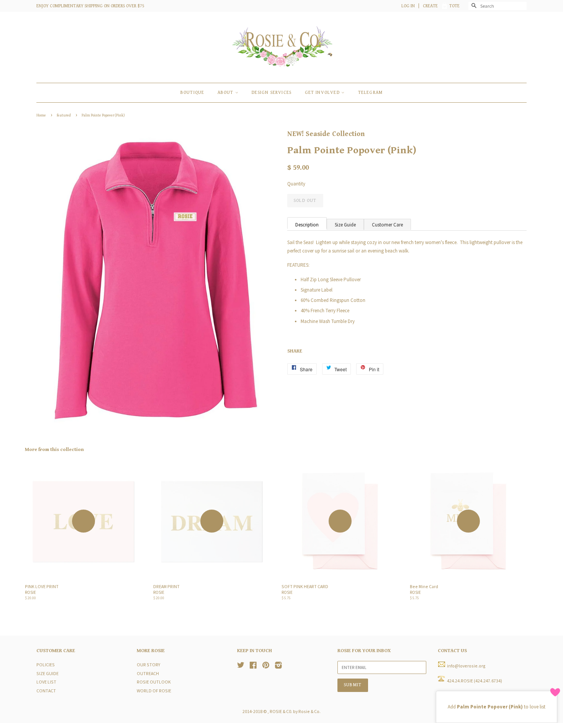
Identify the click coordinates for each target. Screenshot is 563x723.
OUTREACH (148, 673)
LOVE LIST (46, 682)
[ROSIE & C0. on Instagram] (278, 666)
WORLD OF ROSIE (154, 690)
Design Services (271, 92)
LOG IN (408, 5)
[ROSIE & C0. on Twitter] (240, 666)
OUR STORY (148, 664)
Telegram (370, 92)
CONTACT (46, 690)
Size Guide (345, 224)
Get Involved (323, 92)
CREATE (430, 5)
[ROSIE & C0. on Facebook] (253, 666)
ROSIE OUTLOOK (154, 682)
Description (307, 224)
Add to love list (496, 706)
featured (64, 115)
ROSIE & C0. (281, 711)
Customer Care (387, 224)
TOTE (454, 5)
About (226, 92)
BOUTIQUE (192, 92)
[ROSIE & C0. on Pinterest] (266, 666)
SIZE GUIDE (47, 673)
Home (41, 115)
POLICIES (45, 664)
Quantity (296, 183)
